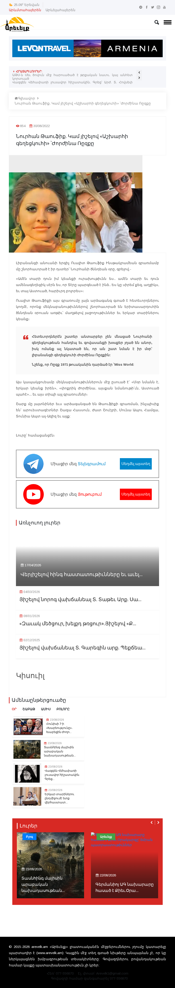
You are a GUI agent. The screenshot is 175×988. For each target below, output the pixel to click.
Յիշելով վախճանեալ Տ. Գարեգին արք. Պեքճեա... (82, 647)
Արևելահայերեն (60, 10)
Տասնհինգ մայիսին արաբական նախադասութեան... (60, 751)
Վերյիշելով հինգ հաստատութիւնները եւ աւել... (82, 574)
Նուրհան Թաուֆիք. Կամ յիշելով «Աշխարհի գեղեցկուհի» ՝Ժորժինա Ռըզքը (83, 103)
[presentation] (139, 72)
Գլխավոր (26, 98)
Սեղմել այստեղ (135, 464)
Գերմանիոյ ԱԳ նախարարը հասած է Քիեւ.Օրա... (124, 887)
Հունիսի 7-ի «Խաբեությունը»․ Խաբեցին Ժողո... (59, 728)
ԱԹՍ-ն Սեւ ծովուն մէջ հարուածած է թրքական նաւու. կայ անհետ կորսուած (72, 76)
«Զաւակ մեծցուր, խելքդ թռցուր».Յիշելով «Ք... (77, 623)
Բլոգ (29, 836)
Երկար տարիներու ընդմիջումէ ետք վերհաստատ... (59, 798)
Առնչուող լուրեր (39, 523)
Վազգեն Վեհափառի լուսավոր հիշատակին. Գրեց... (62, 775)
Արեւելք (106, 836)
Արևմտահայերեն (25, 10)
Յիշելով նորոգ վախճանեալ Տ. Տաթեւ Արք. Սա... (80, 599)
